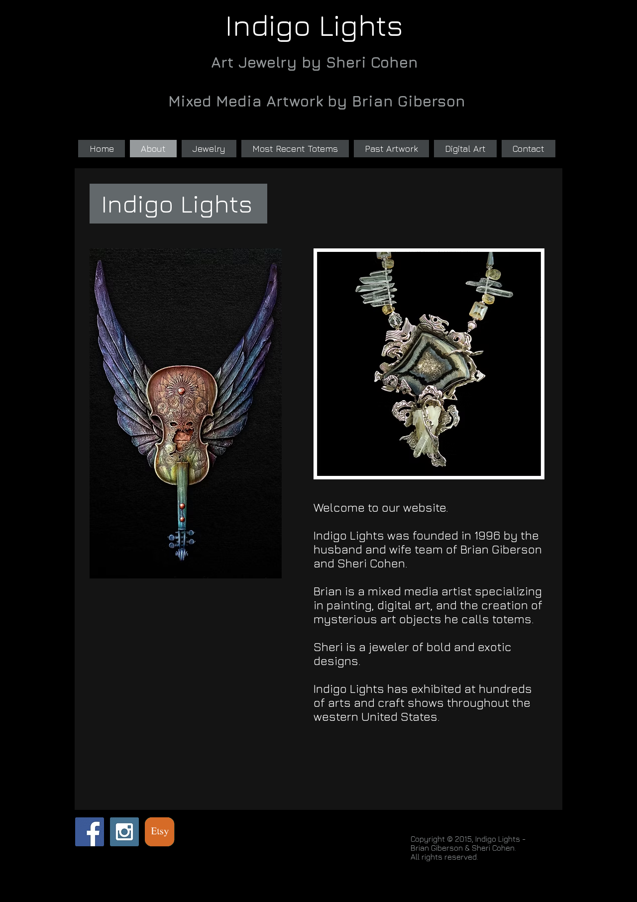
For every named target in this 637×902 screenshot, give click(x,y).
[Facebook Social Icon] (89, 831)
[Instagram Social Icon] (124, 831)
